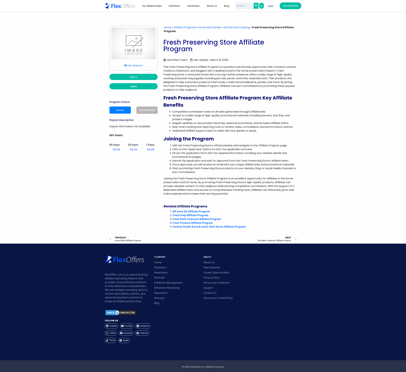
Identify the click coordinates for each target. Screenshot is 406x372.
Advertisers (161, 272)
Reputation (160, 293)
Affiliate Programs (185, 27)
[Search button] (256, 6)
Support (208, 287)
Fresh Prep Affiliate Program (190, 215)
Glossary (159, 298)
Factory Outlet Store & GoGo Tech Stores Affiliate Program (209, 226)
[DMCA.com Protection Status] (129, 312)
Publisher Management (168, 282)
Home (167, 27)
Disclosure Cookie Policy (218, 298)
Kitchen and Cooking (237, 27)
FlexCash (159, 277)
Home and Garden (210, 27)
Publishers (160, 267)
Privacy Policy (211, 277)
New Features (211, 267)
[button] (134, 65)
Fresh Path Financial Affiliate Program (197, 219)
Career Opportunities (216, 272)
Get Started (290, 6)
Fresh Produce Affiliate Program (193, 223)
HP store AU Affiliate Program (191, 211)
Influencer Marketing (167, 287)
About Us (209, 262)
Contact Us (210, 293)
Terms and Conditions (216, 282)
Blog (226, 5)
